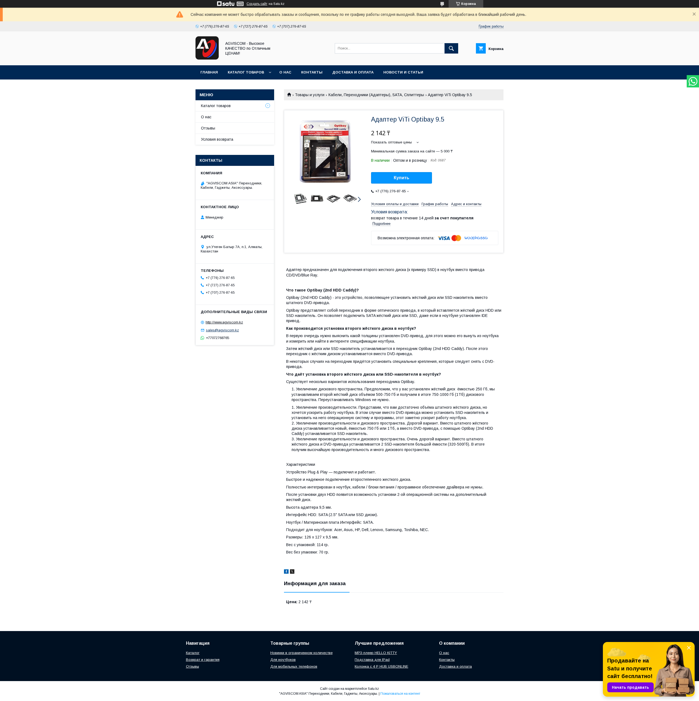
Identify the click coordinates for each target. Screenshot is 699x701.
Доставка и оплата (353, 72)
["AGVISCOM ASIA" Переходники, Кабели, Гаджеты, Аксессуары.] (207, 58)
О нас (285, 72)
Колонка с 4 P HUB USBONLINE (381, 666)
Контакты (311, 72)
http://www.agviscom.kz (224, 322)
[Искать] (451, 48)
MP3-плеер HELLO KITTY (376, 653)
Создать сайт (257, 4)
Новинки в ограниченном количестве (301, 653)
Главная (209, 72)
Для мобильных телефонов (293, 666)
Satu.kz (373, 689)
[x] (292, 572)
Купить (401, 177)
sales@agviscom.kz (222, 330)
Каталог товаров (246, 72)
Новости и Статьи (403, 72)
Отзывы (208, 128)
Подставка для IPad (372, 660)
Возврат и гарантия (203, 660)
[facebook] (286, 572)
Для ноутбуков (283, 660)
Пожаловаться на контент (400, 694)
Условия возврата (217, 139)
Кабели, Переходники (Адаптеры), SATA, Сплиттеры (376, 95)
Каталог (193, 653)
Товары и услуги (309, 95)
